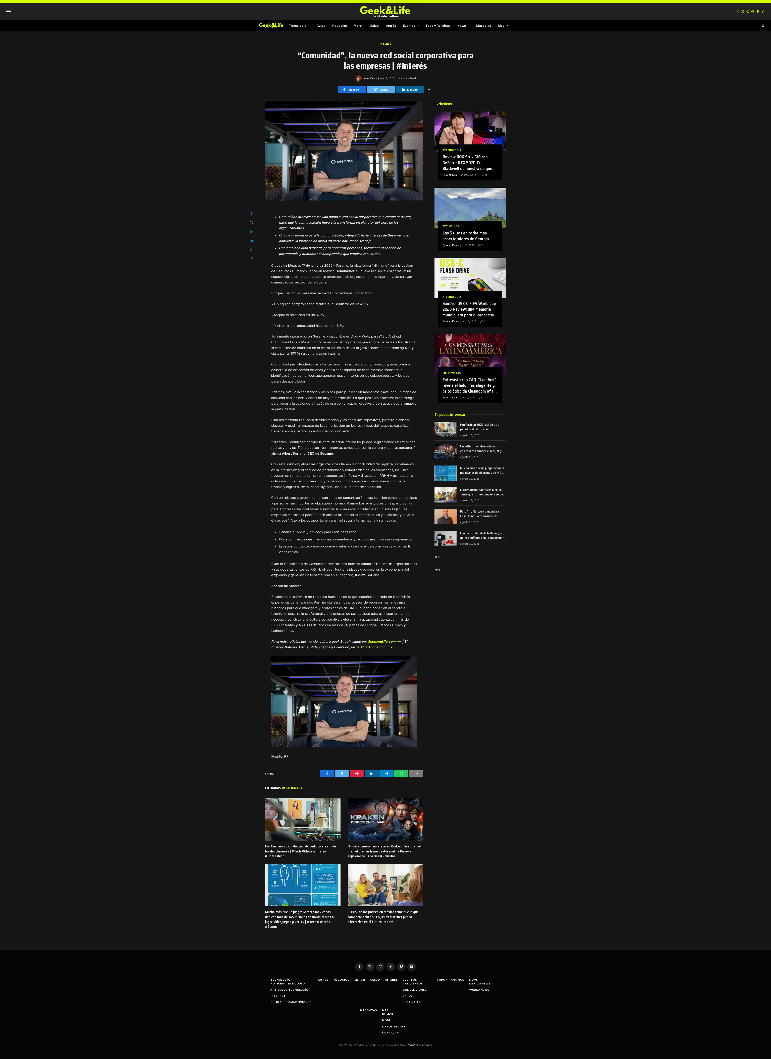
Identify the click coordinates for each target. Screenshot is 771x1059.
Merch (358, 26)
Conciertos (413, 983)
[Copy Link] (251, 258)
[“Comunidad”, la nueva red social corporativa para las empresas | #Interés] (344, 199)
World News (479, 989)
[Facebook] (251, 213)
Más (501, 26)
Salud (374, 26)
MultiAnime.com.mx (376, 647)
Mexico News (480, 983)
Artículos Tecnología (289, 989)
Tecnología (297, 26)
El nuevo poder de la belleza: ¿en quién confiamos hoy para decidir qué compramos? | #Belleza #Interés (482, 535)
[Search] (763, 25)
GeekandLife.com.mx (384, 641)
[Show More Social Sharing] (429, 89)
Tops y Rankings (438, 26)
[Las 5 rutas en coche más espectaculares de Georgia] (470, 208)
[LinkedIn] (251, 231)
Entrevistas (452, 373)
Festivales (412, 1002)
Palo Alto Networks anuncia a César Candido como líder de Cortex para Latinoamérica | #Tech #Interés (483, 514)
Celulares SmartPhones (290, 1002)
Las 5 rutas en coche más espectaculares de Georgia (466, 236)
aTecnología (452, 150)
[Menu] (8, 11)
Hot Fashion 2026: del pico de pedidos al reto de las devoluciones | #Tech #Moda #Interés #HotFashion (300, 851)
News (461, 26)
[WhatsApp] (251, 249)
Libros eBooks (394, 1026)
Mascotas (483, 26)
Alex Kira (369, 78)
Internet (278, 995)
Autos (320, 26)
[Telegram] (251, 240)
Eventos (409, 26)
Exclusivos (451, 226)
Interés (391, 26)
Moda (386, 1020)
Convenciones (415, 989)
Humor (387, 1014)
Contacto (390, 1032)
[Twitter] (251, 222)
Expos (408, 995)
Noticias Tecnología (287, 983)
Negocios (339, 26)
